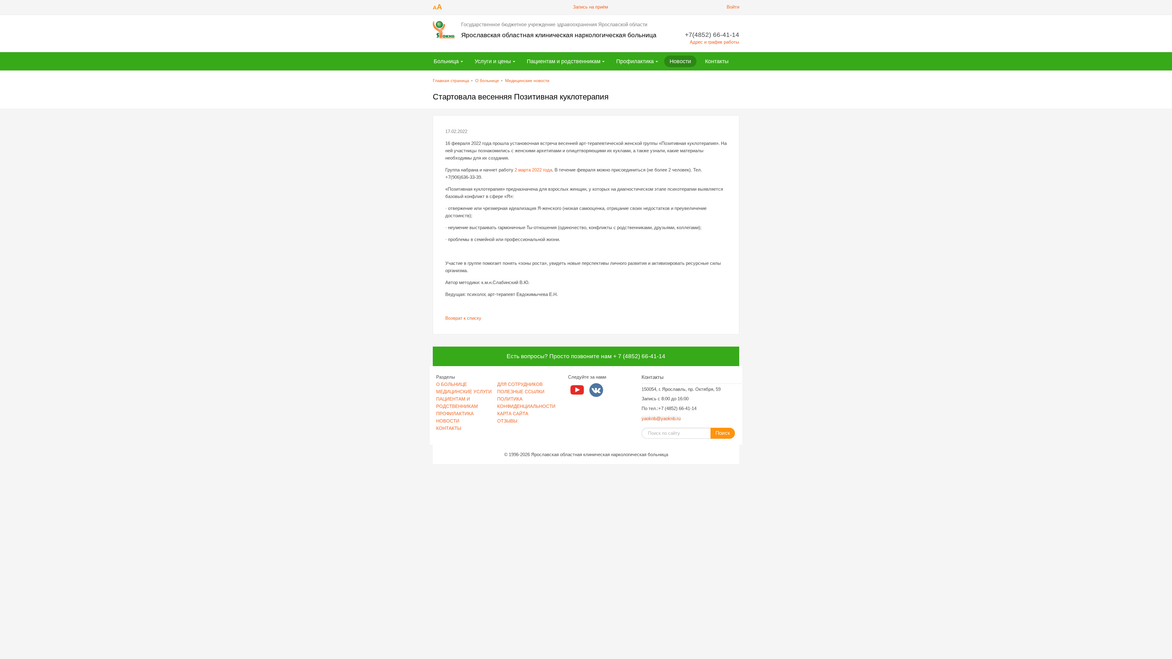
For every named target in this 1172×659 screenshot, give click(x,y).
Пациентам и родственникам (563, 61)
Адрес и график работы (714, 42)
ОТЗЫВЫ (507, 420)
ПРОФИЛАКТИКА (455, 413)
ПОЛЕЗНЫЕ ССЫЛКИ (520, 391)
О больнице (487, 80)
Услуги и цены (493, 61)
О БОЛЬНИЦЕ (451, 384)
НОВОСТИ (447, 420)
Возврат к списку (463, 318)
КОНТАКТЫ (448, 428)
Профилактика (635, 61)
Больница (446, 61)
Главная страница (451, 80)
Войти (733, 6)
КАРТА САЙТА (512, 413)
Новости (680, 61)
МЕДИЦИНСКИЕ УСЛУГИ (464, 391)
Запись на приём (590, 6)
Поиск (722, 433)
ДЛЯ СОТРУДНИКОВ (520, 384)
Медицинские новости (527, 80)
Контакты (717, 61)
